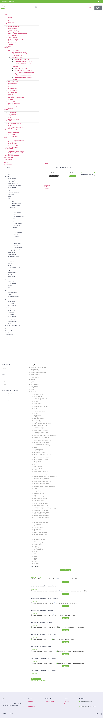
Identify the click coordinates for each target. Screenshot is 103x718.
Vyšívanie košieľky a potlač (13, 321)
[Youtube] (100, 714)
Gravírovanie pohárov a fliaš (13, 256)
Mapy (9, 198)
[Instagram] (100, 2)
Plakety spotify (11, 194)
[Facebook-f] (95, 714)
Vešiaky (9, 269)
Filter (5, 384)
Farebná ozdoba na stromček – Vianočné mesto (43, 586)
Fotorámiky (10, 323)
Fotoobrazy (7, 167)
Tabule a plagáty (11, 276)
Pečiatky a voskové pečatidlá (14, 267)
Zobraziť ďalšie (35, 678)
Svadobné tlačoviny (12, 201)
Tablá (9, 287)
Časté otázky (66, 701)
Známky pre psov (9, 334)
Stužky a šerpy (11, 281)
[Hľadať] (3, 8)
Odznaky (10, 265)
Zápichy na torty (11, 261)
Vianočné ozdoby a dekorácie (14, 309)
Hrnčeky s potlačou (12, 178)
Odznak (33, 574)
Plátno (9, 172)
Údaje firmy (30, 701)
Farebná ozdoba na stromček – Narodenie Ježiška (44, 598)
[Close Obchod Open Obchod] (49, 163)
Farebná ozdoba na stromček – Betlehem (42, 610)
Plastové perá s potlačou (13, 183)
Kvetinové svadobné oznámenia (17, 233)
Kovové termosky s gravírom (13, 192)
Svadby (6, 200)
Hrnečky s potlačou (12, 310)
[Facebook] (98, 2)
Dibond (9, 169)
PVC (9, 170)
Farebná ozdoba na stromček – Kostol (41, 646)
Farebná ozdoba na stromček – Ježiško (41, 622)
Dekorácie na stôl (11, 250)
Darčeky (7, 176)
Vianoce (7, 307)
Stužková (7, 279)
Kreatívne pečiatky (9, 328)
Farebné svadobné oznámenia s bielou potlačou (17, 225)
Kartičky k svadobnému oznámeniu (15, 206)
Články (65, 703)
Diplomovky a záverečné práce (12, 325)
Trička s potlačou (11, 181)
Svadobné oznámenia (15, 210)
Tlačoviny (10, 285)
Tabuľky (9, 196)
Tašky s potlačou (11, 189)
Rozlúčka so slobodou (12, 272)
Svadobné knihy (11, 259)
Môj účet (91, 7)
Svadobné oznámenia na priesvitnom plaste (18, 248)
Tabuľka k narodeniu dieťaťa (14, 319)
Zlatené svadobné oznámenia (17, 213)
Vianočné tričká (11, 312)
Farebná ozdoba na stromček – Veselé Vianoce (43, 658)
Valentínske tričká (11, 303)
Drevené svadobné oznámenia (17, 244)
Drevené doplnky (11, 180)
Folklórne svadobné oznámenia (17, 230)
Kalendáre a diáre (9, 327)
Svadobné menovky (15, 209)
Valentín (7, 299)
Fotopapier (10, 174)
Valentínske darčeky (12, 305)
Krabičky (9, 278)
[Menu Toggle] (42, 160)
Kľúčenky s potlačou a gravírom (14, 190)
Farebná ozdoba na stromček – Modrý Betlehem (43, 634)
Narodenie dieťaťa (9, 318)
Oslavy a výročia (9, 290)
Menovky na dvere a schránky (12, 330)
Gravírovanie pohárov (12, 289)
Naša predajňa (31, 706)
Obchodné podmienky (49, 701)
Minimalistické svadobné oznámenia (17, 237)
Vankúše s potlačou (12, 187)
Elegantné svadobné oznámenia (17, 240)
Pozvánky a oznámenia (12, 292)
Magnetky (10, 263)
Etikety (9, 294)
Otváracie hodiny (31, 703)
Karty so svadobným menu (16, 203)
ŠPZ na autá (10, 270)
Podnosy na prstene (12, 254)
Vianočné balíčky (11, 314)
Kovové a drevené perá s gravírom (15, 185)
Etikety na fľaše (11, 258)
